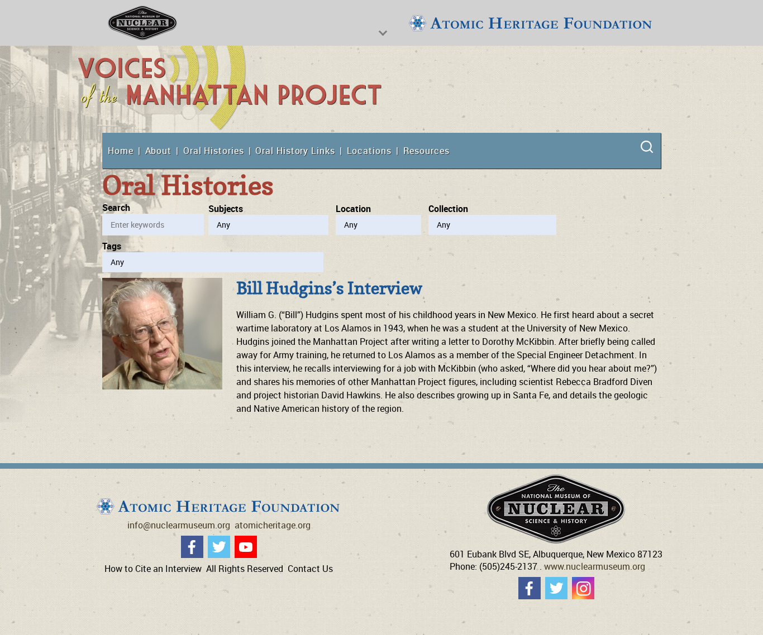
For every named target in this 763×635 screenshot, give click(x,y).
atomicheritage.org (273, 525)
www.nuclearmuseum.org (594, 566)
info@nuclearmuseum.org (178, 525)
